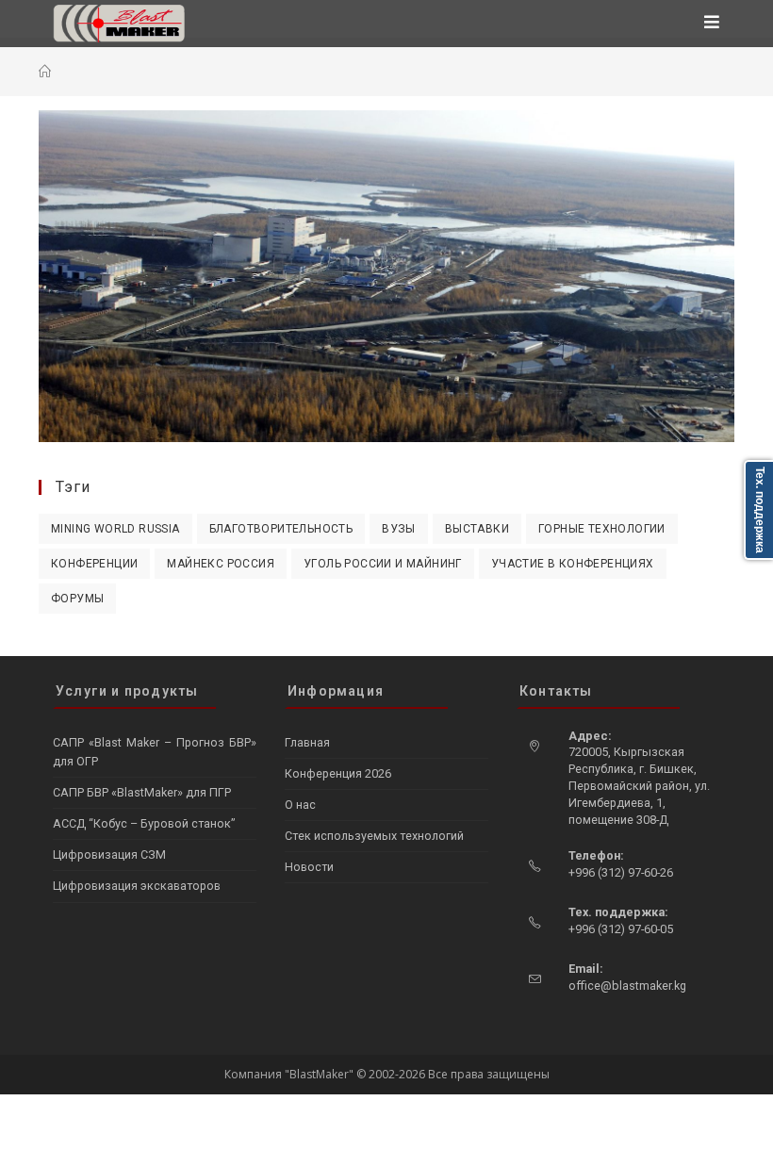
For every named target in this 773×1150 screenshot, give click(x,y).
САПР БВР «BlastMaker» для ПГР (142, 792)
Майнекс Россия (220, 563)
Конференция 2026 (338, 773)
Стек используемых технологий (374, 836)
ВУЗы (399, 528)
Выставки (477, 528)
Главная (307, 742)
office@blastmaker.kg (627, 985)
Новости (309, 867)
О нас (300, 804)
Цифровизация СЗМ (109, 854)
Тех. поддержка (759, 510)
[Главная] (45, 71)
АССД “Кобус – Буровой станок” (144, 823)
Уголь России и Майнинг (383, 563)
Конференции (94, 563)
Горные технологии (602, 528)
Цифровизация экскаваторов (137, 886)
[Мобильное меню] (712, 23)
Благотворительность (281, 528)
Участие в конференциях (572, 563)
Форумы (77, 598)
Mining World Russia (115, 528)
